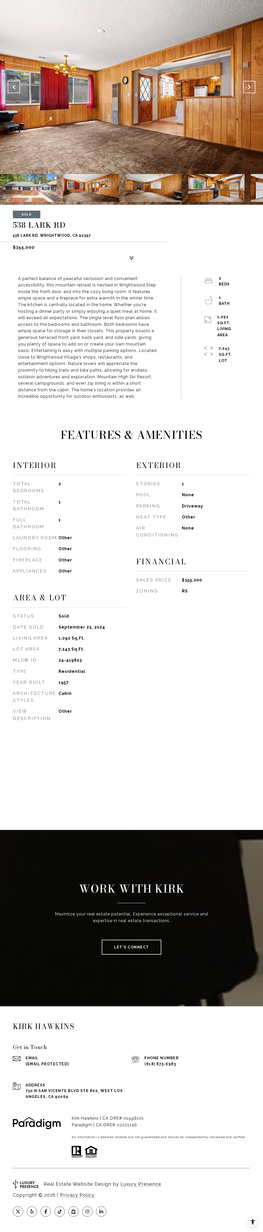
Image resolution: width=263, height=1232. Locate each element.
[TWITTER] (18, 1211)
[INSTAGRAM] (87, 1211)
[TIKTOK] (59, 1211)
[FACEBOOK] (46, 1211)
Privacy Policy (77, 1195)
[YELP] (32, 1211)
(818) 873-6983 (160, 1064)
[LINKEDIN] (101, 1211)
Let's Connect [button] (131, 947)
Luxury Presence (140, 1184)
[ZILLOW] (73, 1211)
